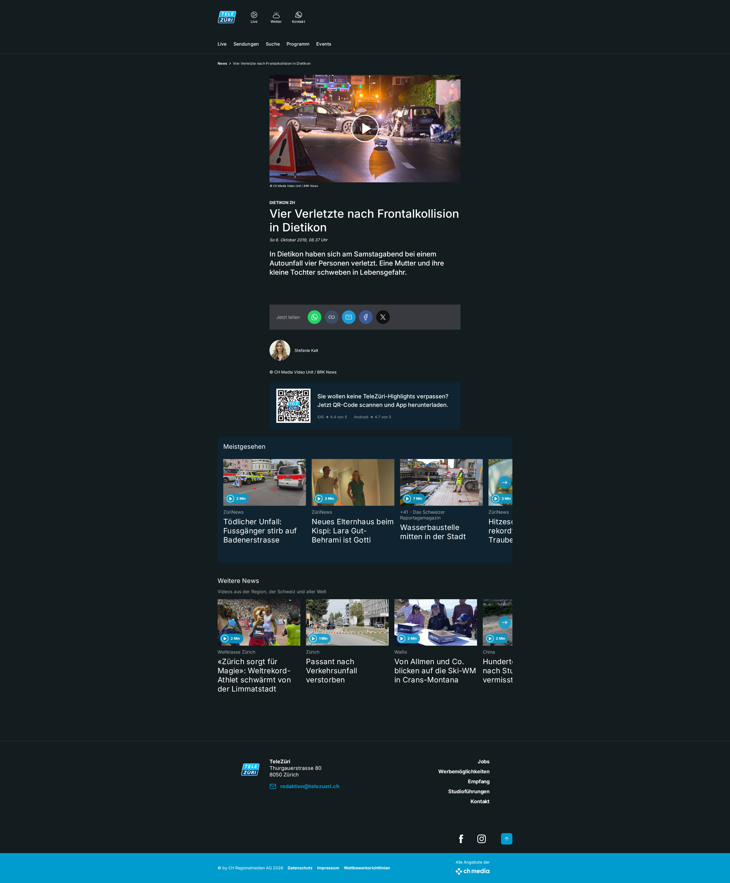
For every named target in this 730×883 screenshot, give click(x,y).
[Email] (349, 317)
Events (323, 44)
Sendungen (246, 44)
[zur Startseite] (227, 17)
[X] (383, 317)
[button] (331, 317)
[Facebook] (366, 317)
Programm (298, 44)
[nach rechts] (504, 482)
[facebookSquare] (461, 839)
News (222, 63)
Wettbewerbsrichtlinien (367, 867)
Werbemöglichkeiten (464, 771)
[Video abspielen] (365, 128)
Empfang (479, 781)
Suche (273, 44)
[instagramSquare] (481, 839)
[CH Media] (473, 870)
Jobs (484, 761)
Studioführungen (469, 791)
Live (222, 44)
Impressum (328, 867)
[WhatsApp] (314, 317)
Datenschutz (300, 867)
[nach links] (225, 482)
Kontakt (480, 801)
